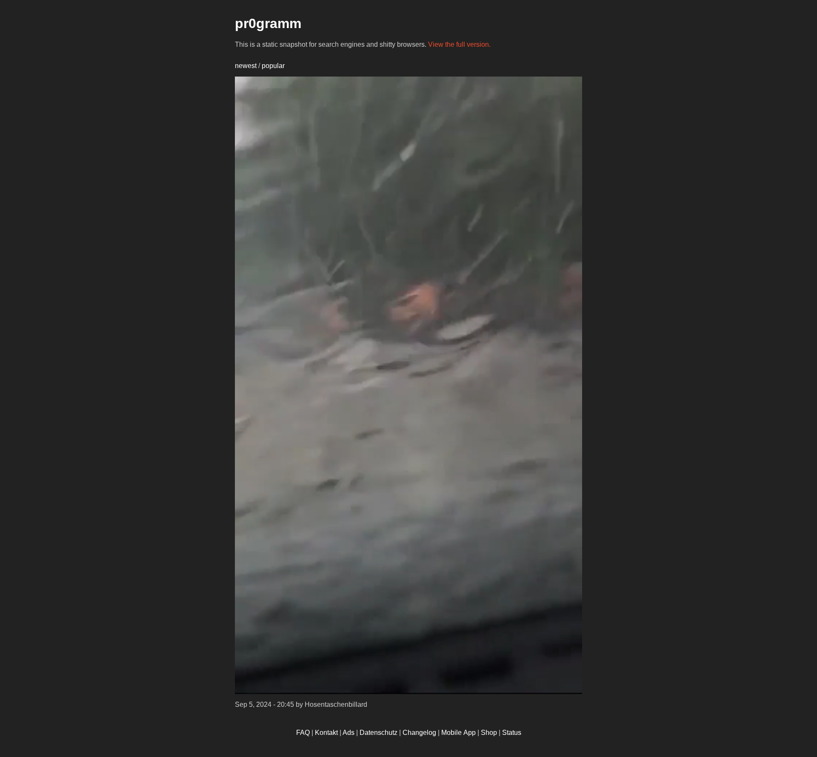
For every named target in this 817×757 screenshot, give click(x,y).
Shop (489, 732)
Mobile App (458, 732)
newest (246, 65)
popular (273, 65)
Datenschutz (378, 732)
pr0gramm (268, 23)
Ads (348, 732)
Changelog (419, 732)
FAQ (303, 732)
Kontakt (326, 732)
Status (511, 732)
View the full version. (459, 44)
